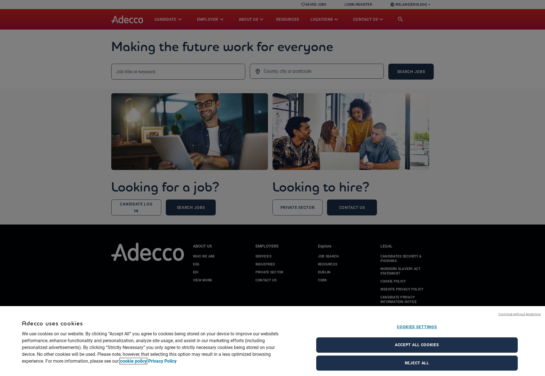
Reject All (417, 363)
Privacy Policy (162, 361)
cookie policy (133, 361)
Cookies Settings (417, 327)
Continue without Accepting (519, 314)
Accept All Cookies (417, 344)
